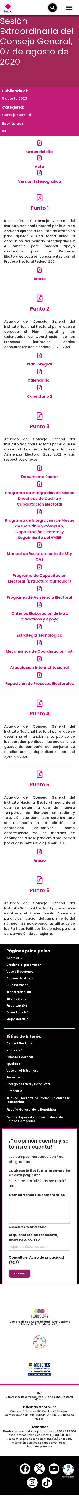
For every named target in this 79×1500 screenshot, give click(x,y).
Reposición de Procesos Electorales (39, 683)
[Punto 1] (39, 197)
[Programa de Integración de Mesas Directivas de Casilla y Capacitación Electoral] (39, 484)
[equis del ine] (39, 1468)
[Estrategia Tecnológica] (39, 626)
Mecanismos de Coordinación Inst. (40, 651)
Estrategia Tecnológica (40, 635)
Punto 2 (39, 308)
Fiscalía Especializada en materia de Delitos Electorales (34, 1119)
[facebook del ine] (25, 1468)
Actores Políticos (19, 978)
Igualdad (13, 1064)
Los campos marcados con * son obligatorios (37, 1159)
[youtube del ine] (54, 1468)
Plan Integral (39, 364)
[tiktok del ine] (47, 1482)
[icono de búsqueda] (52, 7)
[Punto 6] (39, 880)
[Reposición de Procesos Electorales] (39, 675)
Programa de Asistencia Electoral (39, 597)
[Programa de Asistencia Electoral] (39, 588)
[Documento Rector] (39, 468)
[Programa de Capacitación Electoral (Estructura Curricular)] (39, 566)
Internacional (16, 999)
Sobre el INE (15, 958)
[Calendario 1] (39, 371)
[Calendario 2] (39, 387)
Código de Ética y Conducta (28, 1084)
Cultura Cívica (17, 985)
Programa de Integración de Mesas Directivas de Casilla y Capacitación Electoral (39, 498)
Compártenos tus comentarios (37, 1195)
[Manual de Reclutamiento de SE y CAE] (39, 545)
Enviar (19, 1273)
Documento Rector (39, 476)
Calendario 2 (39, 396)
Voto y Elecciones (19, 971)
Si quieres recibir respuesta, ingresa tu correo (33, 1237)
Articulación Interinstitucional (39, 667)
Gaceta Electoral (19, 1057)
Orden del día (39, 151)
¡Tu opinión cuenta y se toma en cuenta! (38, 1144)
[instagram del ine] (32, 1482)
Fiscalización (16, 1005)
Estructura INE (17, 1012)
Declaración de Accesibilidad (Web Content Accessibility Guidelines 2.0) (39, 1323)
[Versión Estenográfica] (39, 172)
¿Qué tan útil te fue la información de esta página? (39, 1173)
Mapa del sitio (17, 1019)
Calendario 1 (39, 380)
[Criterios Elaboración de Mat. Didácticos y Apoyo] (39, 604)
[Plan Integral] (39, 355)
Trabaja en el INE (19, 992)
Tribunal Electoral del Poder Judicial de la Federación (38, 1100)
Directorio (14, 1091)
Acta (39, 166)
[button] (69, 7)
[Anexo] (39, 270)
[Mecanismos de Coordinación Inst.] (39, 642)
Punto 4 (40, 713)
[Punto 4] (39, 703)
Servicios (13, 1077)
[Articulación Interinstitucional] (39, 658)
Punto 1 (40, 208)
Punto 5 (39, 784)
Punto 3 (39, 426)
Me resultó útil (26, 1180)
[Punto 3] (39, 416)
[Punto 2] (39, 298)
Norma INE (14, 1050)
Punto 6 (40, 890)
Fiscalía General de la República (31, 1109)
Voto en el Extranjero (22, 1070)
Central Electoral (19, 1043)
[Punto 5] (39, 774)
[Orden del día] (39, 143)
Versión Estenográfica (39, 181)
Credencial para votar (23, 965)
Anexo (39, 278)
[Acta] (39, 157)
